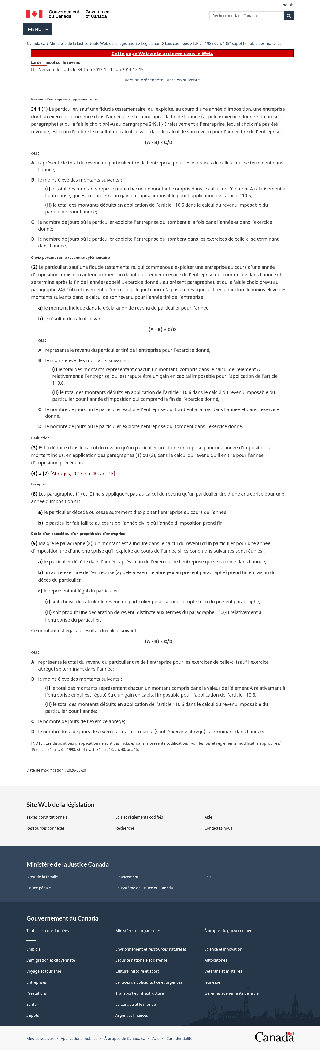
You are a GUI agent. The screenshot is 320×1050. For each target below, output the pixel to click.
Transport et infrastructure (139, 993)
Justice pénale (38, 888)
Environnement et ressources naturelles (151, 949)
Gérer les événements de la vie (232, 993)
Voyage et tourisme (43, 971)
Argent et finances (131, 1015)
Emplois (33, 949)
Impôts (32, 1015)
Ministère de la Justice (69, 43)
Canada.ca (36, 43)
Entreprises (36, 982)
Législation (150, 43)
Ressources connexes (45, 828)
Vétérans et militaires (223, 971)
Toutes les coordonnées (47, 930)
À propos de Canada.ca (124, 1038)
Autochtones (216, 960)
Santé (31, 1004)
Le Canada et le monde (135, 1004)
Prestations (36, 993)
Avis (155, 1038)
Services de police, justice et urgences (148, 982)
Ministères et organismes (138, 930)
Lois (208, 876)
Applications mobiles (79, 1038)
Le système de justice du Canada (144, 888)
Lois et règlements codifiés (139, 817)
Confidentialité (179, 1038)
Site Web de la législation (115, 43)
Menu (40, 29)
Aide (208, 817)
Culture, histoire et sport (137, 971)
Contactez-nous (218, 828)
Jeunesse (212, 982)
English (287, 5)
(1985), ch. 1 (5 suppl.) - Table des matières (237, 43)
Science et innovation (223, 949)
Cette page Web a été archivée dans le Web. (162, 53)
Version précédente (144, 80)
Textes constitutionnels (46, 817)
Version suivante (183, 80)
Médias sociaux (40, 1038)
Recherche (124, 828)
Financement (126, 876)
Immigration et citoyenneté (50, 960)
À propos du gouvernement (229, 930)
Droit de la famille (42, 876)
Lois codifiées (177, 43)
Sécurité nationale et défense (141, 960)
